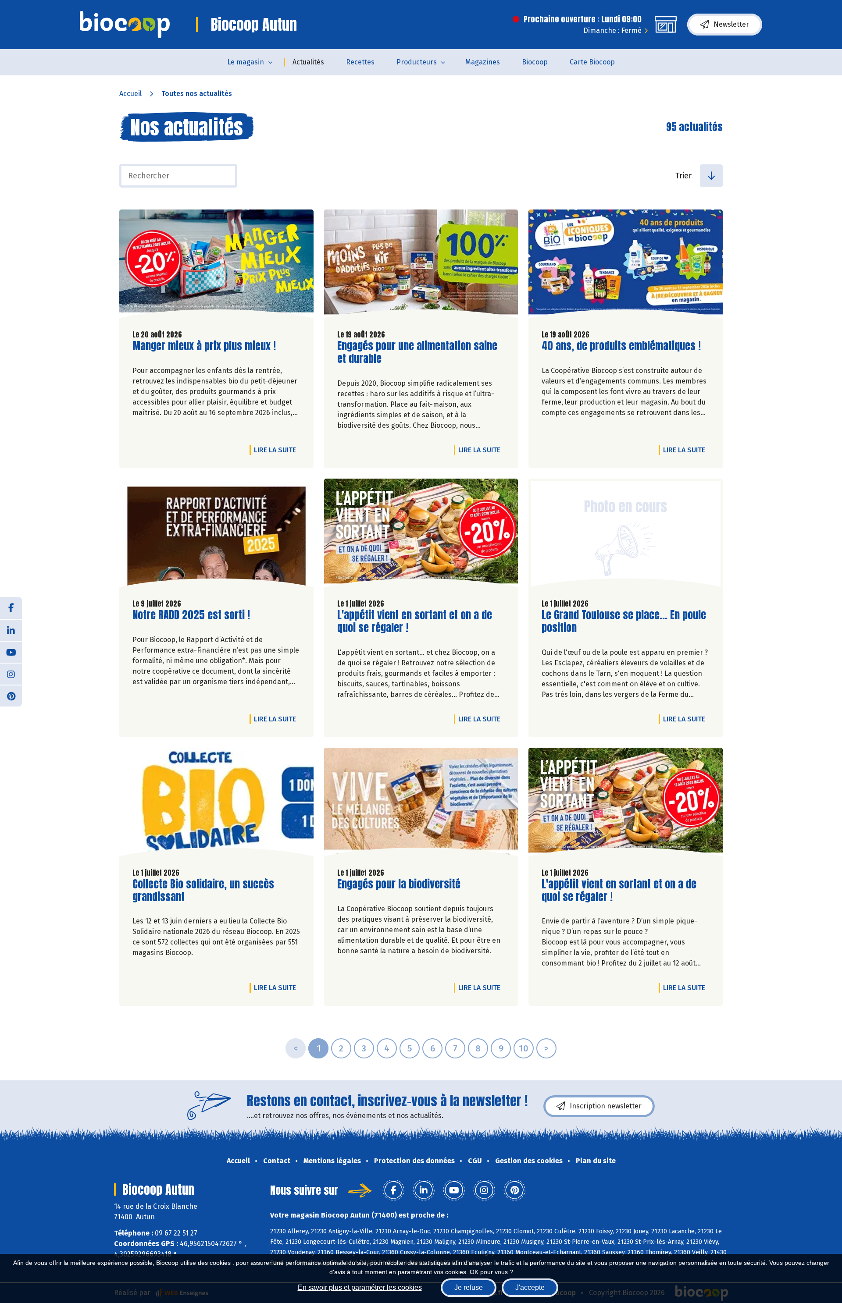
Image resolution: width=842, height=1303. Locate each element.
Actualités (308, 62)
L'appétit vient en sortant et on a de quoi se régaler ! (414, 621)
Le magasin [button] (245, 62)
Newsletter (731, 24)
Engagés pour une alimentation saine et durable (417, 352)
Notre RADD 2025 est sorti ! (191, 615)
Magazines (482, 62)
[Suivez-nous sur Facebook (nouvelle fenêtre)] (11, 608)
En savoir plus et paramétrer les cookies (360, 1287)
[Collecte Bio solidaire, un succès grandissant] (216, 804)
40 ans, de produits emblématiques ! (621, 346)
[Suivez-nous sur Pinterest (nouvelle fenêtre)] (11, 696)
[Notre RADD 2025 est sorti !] (216, 535)
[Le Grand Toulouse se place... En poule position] (625, 535)
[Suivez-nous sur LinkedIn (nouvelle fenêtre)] (11, 630)
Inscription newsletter (606, 1106)
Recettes (360, 62)
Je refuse (468, 1287)
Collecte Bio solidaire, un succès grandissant (203, 890)
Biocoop (535, 62)
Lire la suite (277, 449)
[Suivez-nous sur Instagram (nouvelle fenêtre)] (11, 674)
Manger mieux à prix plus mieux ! (204, 346)
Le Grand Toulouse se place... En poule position (624, 621)
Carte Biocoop (592, 62)
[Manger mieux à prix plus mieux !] (216, 266)
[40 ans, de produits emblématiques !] (625, 266)
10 (523, 1048)
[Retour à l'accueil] (125, 24)
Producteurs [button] (416, 62)
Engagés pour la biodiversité (398, 884)
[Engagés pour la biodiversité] (421, 804)
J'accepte (530, 1287)
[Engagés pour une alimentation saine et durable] (421, 266)
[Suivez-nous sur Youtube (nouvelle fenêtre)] (11, 652)
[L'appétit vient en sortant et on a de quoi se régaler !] (421, 535)
